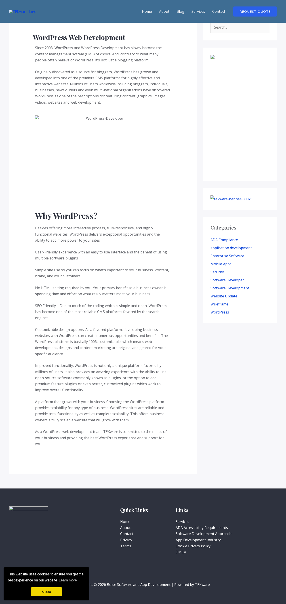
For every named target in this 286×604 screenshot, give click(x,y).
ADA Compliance (224, 239)
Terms (125, 545)
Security (217, 272)
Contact (218, 11)
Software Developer (227, 280)
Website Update (223, 296)
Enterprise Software (227, 255)
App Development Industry (198, 539)
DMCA (181, 552)
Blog (180, 11)
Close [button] (46, 592)
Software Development (229, 288)
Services (198, 11)
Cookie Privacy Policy (193, 545)
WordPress (219, 312)
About (164, 11)
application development (231, 247)
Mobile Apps (220, 263)
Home (147, 11)
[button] (255, 11)
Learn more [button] (68, 580)
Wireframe (219, 304)
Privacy (126, 539)
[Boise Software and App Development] (22, 11)
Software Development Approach (203, 533)
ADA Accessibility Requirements (202, 527)
